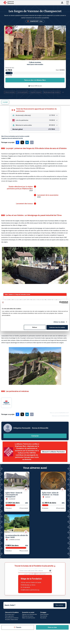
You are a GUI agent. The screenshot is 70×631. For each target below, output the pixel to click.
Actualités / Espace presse (11, 619)
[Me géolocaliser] (50, 570)
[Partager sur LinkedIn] (27, 142)
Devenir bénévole (44, 614)
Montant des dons (9, 67)
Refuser (34, 327)
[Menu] (67, 1)
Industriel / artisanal (35, 92)
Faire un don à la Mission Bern (35, 80)
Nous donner (43, 617)
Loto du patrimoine (22, 92)
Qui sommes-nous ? (9, 614)
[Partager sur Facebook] (17, 142)
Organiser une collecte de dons (29, 614)
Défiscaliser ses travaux (27, 616)
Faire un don (52, 627)
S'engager (43, 612)
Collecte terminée (10, 92)
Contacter (35, 436)
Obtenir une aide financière (28, 617)
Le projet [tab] (5, 102)
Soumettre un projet (28, 612)
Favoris (18, 627)
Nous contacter (59, 605)
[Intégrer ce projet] (32, 142)
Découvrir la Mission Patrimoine (53, 452)
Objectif (60, 70)
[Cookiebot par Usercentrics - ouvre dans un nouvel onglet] (60, 302)
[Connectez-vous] (62, 3)
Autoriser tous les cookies (57, 327)
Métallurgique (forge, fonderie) (52, 92)
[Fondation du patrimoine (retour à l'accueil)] (8, 2)
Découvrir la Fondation (12, 612)
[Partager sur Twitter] (22, 142)
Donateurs (8, 75)
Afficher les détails (59, 322)
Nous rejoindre (43, 616)
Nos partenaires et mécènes (11, 617)
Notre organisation (9, 616)
